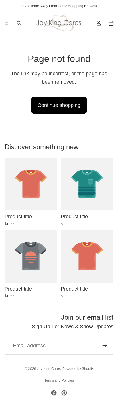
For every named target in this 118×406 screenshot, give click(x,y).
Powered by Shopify (78, 369)
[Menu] (6, 23)
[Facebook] (53, 392)
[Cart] (111, 23)
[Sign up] (105, 346)
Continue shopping (59, 105)
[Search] (19, 23)
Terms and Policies (59, 380)
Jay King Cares (49, 369)
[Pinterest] (64, 392)
